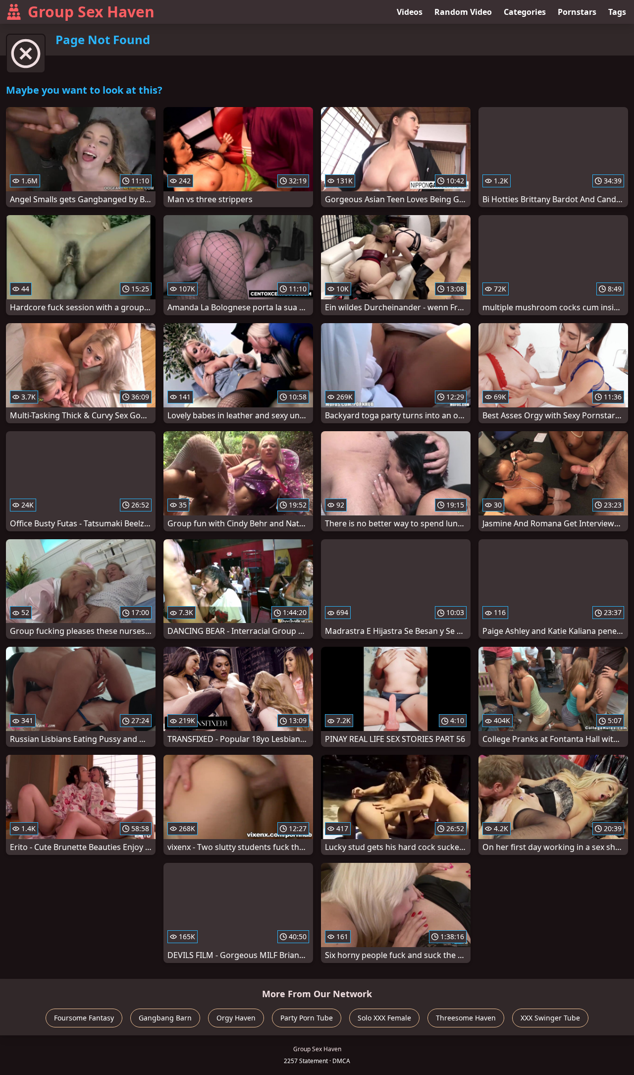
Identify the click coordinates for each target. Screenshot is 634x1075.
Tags (617, 11)
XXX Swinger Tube (550, 1017)
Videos (410, 11)
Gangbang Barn (165, 1017)
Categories (525, 11)
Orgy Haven (236, 1017)
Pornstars (577, 11)
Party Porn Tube (306, 1017)
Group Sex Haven (91, 11)
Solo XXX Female (384, 1017)
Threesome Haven (466, 1017)
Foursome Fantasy (84, 1017)
